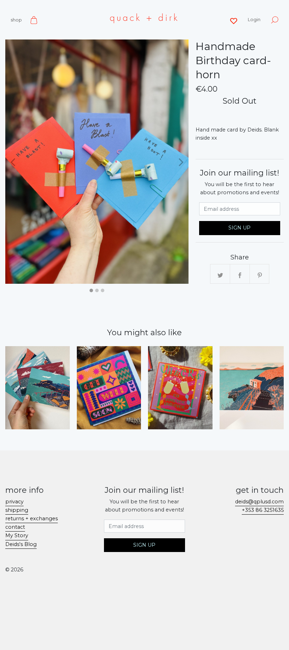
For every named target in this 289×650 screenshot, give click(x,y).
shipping (16, 510)
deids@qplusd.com (259, 501)
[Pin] (260, 274)
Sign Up (239, 228)
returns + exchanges (31, 518)
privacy (14, 501)
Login (254, 19)
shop (16, 20)
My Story (16, 535)
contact (15, 527)
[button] (12, 161)
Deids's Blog (21, 544)
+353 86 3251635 (263, 510)
